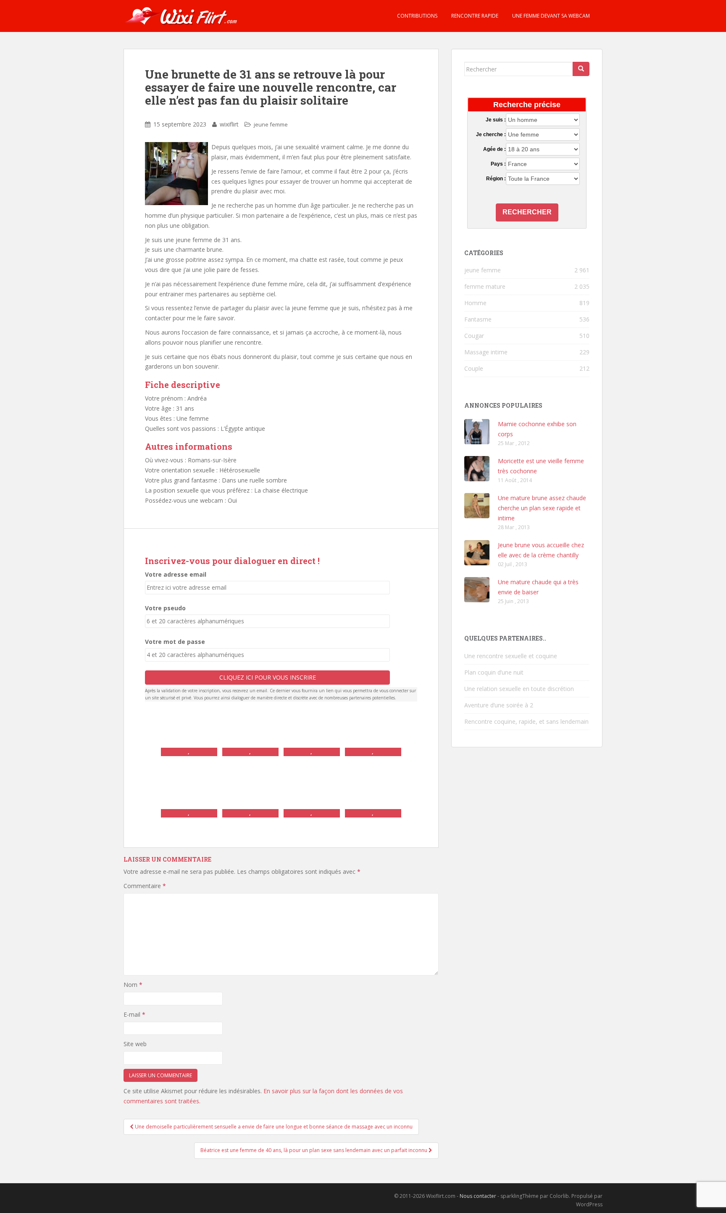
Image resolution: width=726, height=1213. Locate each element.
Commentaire (145, 886)
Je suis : (495, 120)
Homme (475, 303)
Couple (473, 368)
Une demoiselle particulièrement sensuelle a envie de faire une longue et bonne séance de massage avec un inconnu (273, 1126)
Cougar (474, 336)
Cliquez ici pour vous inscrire (267, 677)
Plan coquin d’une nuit (493, 672)
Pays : (498, 164)
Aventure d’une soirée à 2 (498, 705)
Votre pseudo (165, 608)
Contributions (416, 15)
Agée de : (494, 149)
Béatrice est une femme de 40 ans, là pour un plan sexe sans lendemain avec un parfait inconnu (314, 1150)
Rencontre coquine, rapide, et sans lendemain (526, 721)
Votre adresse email (175, 574)
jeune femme (271, 124)
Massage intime (486, 352)
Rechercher (527, 212)
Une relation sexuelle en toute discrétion (519, 689)
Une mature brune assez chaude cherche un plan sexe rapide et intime (542, 508)
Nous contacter (478, 1196)
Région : (495, 179)
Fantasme (478, 319)
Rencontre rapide (474, 15)
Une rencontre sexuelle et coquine (510, 656)
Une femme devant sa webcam (550, 15)
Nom (133, 985)
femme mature (484, 286)
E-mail (134, 1014)
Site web (135, 1044)
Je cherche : (490, 134)
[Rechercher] (581, 69)
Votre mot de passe (175, 642)
